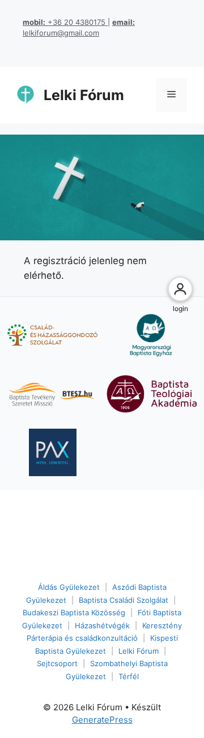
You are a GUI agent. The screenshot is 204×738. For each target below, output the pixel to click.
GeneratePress (102, 719)
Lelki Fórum (84, 95)
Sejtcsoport (57, 663)
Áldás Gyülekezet (69, 587)
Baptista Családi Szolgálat (123, 600)
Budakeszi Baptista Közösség (74, 612)
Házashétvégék (102, 625)
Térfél (128, 676)
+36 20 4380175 (65, 22)
